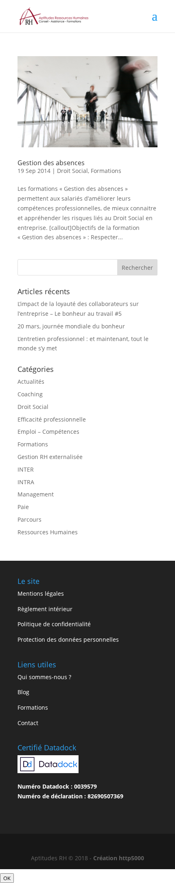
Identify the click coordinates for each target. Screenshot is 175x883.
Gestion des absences (51, 162)
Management (36, 494)
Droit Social (72, 171)
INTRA (26, 482)
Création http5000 (118, 858)
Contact (28, 723)
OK (7, 878)
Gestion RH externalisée (50, 457)
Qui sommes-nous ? (44, 677)
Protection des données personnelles (68, 639)
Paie (23, 507)
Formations (106, 171)
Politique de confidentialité (54, 624)
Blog (23, 692)
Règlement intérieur (45, 609)
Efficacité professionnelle (52, 419)
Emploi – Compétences (48, 431)
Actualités (31, 381)
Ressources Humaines (48, 532)
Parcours (30, 519)
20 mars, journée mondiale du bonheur (71, 326)
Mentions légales (41, 593)
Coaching (30, 394)
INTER (26, 469)
